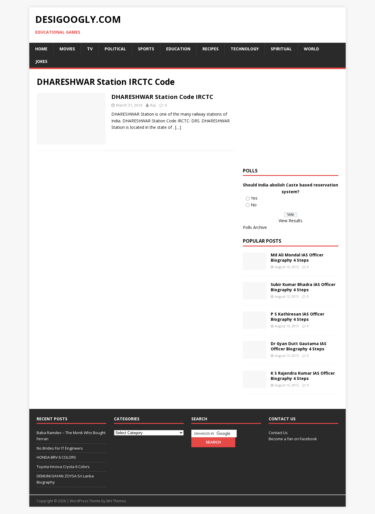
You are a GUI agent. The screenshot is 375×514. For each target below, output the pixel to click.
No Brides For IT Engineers (60, 448)
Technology (245, 49)
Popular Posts (262, 241)
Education (178, 49)
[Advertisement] (292, 117)
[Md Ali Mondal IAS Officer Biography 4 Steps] (254, 266)
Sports (146, 49)
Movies (67, 49)
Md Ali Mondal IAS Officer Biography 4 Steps (297, 257)
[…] (178, 127)
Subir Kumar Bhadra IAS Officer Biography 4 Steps (303, 287)
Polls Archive (255, 227)
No (254, 205)
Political (115, 49)
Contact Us (278, 432)
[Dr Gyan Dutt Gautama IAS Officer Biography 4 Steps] (254, 355)
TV (90, 49)
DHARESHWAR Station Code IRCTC (162, 97)
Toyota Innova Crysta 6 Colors (63, 466)
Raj (153, 105)
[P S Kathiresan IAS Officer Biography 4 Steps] (254, 325)
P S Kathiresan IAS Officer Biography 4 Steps (297, 316)
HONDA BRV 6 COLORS (56, 457)
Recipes (210, 49)
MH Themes (116, 500)
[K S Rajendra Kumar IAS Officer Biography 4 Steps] (254, 385)
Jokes (41, 61)
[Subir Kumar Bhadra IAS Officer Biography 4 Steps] (254, 296)
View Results (290, 220)
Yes (254, 198)
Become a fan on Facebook (293, 438)
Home (41, 49)
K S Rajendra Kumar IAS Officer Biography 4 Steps (303, 375)
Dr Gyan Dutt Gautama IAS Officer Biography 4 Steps (298, 346)
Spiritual (281, 49)
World (311, 49)
